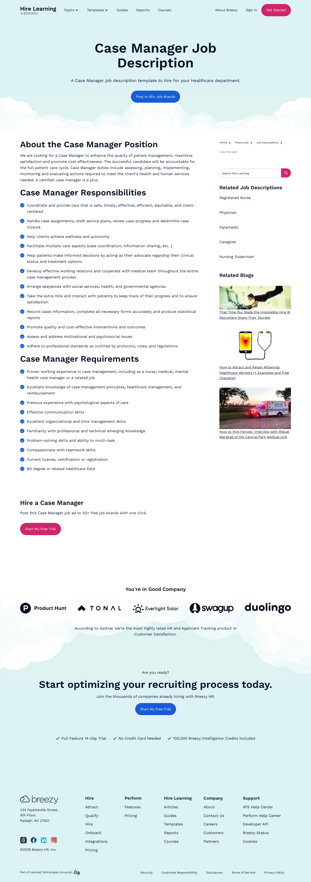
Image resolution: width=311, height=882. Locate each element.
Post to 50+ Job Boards (155, 97)
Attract (91, 807)
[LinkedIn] (43, 840)
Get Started (276, 10)
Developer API (255, 824)
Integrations (96, 841)
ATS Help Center (258, 807)
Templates (173, 824)
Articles (171, 807)
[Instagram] (54, 840)
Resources (242, 142)
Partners (211, 841)
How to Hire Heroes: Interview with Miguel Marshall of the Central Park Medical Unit (254, 434)
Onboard (93, 832)
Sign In (251, 10)
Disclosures (214, 872)
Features (132, 807)
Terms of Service (243, 872)
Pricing (91, 850)
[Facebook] (33, 840)
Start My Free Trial (40, 529)
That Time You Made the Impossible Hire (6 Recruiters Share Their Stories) (254, 315)
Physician (228, 212)
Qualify (91, 815)
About (209, 807)
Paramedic (229, 227)
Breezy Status (256, 832)
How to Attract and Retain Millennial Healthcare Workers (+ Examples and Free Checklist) (254, 372)
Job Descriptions (267, 142)
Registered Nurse (235, 197)
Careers (210, 824)
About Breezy (226, 10)
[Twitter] (23, 840)
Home (223, 142)
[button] (71, 10)
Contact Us (214, 815)
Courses (164, 10)
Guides (122, 10)
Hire (89, 824)
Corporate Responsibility (179, 872)
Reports (142, 10)
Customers (213, 832)
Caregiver (227, 242)
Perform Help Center (262, 815)
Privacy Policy (274, 872)
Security (146, 872)
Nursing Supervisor (236, 256)
